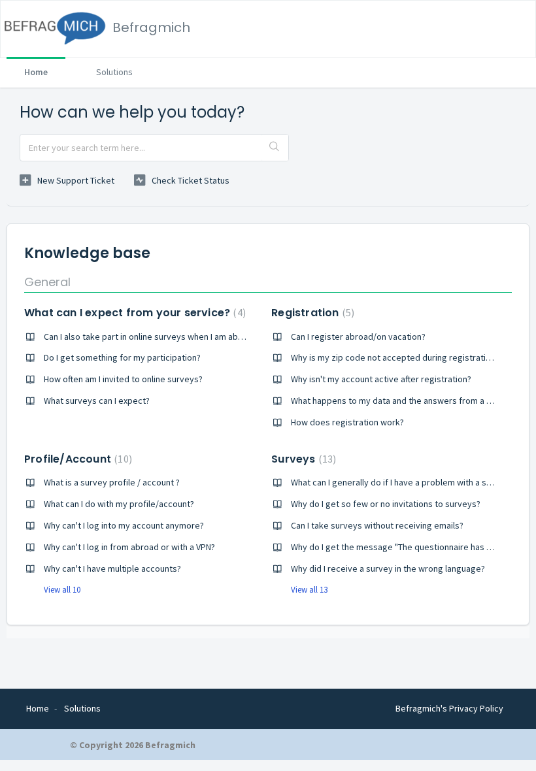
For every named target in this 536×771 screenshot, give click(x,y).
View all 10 (62, 589)
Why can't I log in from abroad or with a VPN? (129, 547)
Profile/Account (76, 459)
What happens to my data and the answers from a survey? (404, 400)
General (47, 282)
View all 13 (309, 589)
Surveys (302, 459)
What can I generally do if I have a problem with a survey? (401, 482)
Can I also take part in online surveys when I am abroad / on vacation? (178, 336)
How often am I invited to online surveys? (123, 379)
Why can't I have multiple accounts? (112, 568)
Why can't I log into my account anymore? (124, 525)
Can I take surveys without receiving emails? (377, 525)
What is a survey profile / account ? (112, 482)
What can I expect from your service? (133, 312)
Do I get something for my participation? (122, 357)
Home (36, 72)
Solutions (114, 72)
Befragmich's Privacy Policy (449, 708)
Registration (311, 312)
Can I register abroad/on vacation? (358, 336)
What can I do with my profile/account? (119, 504)
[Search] (274, 148)
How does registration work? (347, 422)
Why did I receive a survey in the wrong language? (388, 568)
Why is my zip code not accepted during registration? (395, 357)
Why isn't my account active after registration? (381, 379)
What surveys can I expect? (97, 400)
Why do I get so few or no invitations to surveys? (385, 504)
